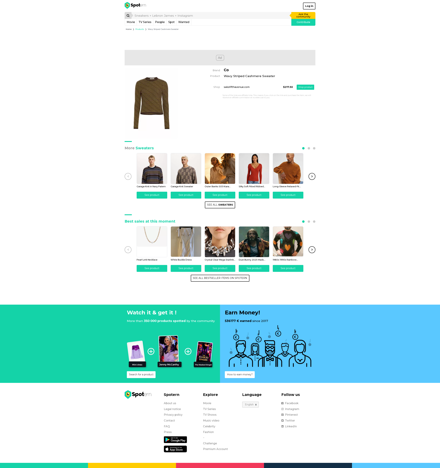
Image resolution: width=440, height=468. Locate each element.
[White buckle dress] (186, 241)
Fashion (208, 432)
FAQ (167, 426)
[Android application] (175, 439)
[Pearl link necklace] (152, 241)
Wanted (183, 22)
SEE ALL (220, 204)
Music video (211, 420)
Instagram (292, 409)
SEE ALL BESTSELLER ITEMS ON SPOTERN (220, 278)
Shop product (305, 87)
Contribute (303, 22)
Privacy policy (173, 414)
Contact (169, 420)
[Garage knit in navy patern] (152, 168)
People (160, 22)
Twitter (290, 420)
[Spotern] (135, 6)
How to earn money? (240, 374)
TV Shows (210, 414)
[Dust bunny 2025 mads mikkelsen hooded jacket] (254, 241)
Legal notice (172, 409)
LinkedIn (291, 426)
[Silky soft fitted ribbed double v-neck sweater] (254, 168)
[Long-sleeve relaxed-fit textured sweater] (288, 168)
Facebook (291, 403)
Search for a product (141, 374)
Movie (131, 22)
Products (139, 29)
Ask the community (303, 15)
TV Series (145, 22)
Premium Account (215, 449)
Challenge (210, 443)
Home (128, 29)
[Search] (128, 15)
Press (168, 432)
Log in (309, 6)
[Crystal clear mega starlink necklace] (220, 241)
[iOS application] (175, 448)
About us (170, 403)
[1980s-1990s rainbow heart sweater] (288, 241)
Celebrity (209, 426)
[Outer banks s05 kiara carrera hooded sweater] (220, 168)
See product (152, 195)
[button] (303, 148)
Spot (171, 22)
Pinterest (291, 414)
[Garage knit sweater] (186, 168)
